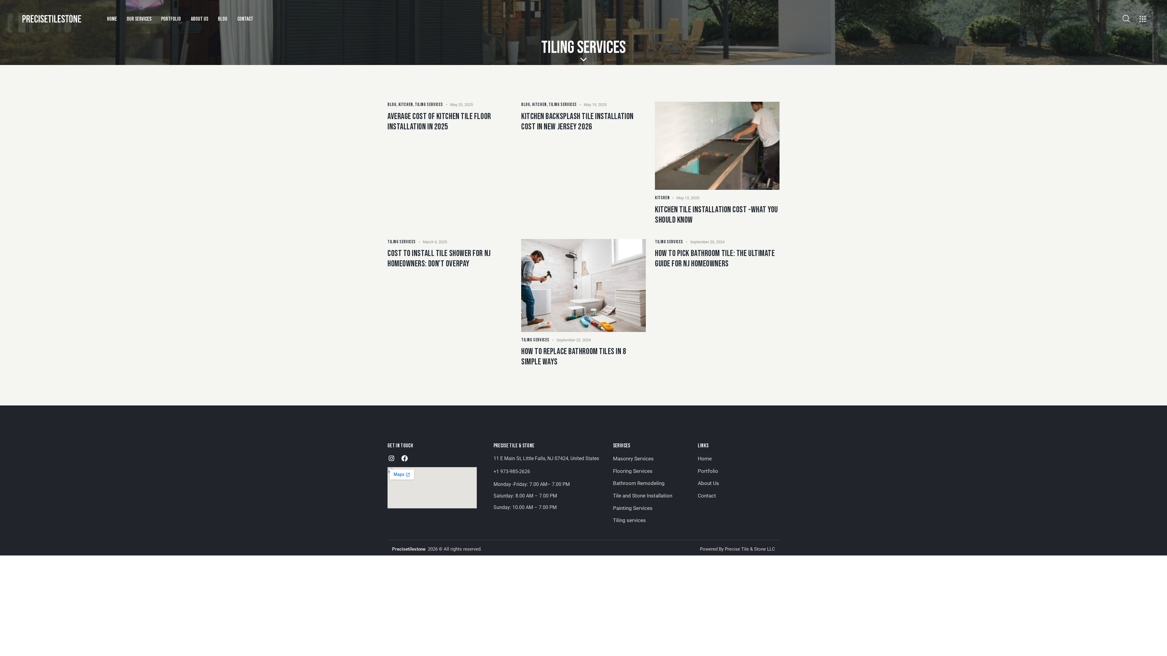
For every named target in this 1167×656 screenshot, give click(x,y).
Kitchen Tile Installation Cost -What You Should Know (716, 215)
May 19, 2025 (595, 104)
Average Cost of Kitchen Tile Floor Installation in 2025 (439, 121)
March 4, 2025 (435, 242)
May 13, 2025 (687, 198)
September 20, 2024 (707, 242)
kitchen (405, 105)
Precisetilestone (409, 549)
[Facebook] (404, 458)
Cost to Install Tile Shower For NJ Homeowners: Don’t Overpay (439, 258)
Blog (391, 105)
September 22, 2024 (573, 340)
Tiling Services (429, 105)
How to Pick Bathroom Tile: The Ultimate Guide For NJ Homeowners (715, 258)
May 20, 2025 (461, 104)
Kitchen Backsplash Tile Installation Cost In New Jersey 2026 (577, 121)
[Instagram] (391, 458)
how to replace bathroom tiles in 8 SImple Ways (573, 357)
